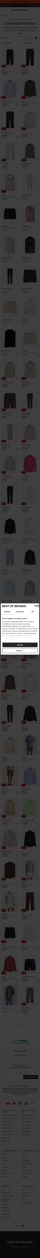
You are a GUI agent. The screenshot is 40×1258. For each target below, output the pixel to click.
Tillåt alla (20, 645)
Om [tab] (33, 611)
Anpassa (19, 650)
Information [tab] (20, 611)
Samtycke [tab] (7, 611)
